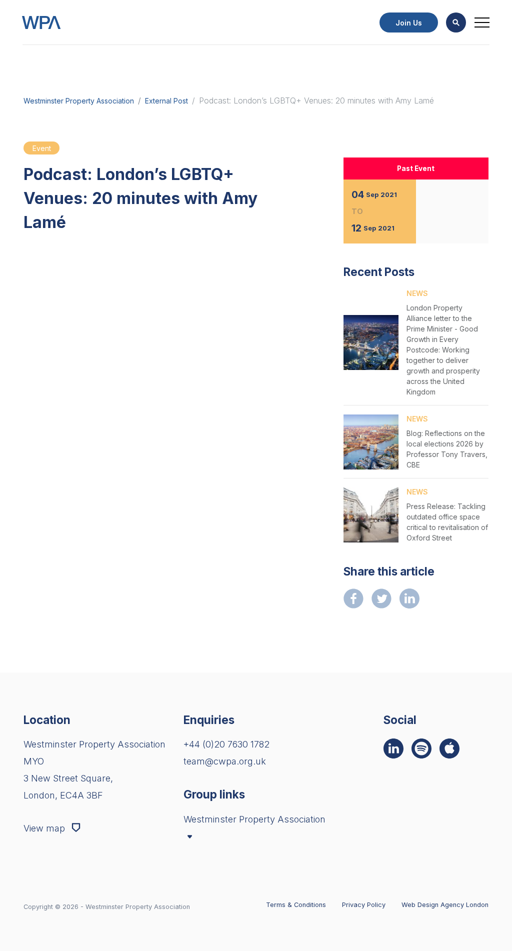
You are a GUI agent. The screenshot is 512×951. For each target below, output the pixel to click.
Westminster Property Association (79, 101)
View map (46, 828)
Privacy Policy (364, 904)
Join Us (409, 22)
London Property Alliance (241, 869)
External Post (166, 101)
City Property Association (242, 856)
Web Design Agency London (445, 904)
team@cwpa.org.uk (225, 761)
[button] (456, 22)
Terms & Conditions (296, 904)
